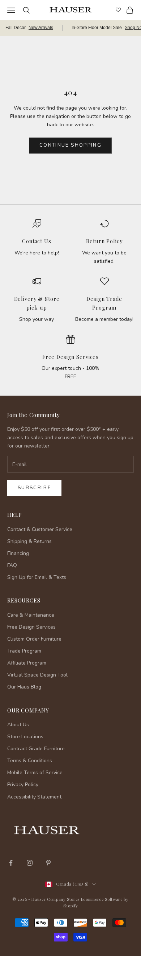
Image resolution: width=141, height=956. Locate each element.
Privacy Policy (22, 784)
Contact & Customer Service (39, 529)
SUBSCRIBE (71, 910)
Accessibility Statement (34, 796)
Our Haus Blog (24, 686)
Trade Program (24, 650)
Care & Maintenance (30, 615)
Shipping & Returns (29, 541)
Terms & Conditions (29, 760)
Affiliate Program (26, 662)
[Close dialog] (131, 838)
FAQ (12, 565)
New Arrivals (41, 27)
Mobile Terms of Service (35, 772)
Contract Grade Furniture (36, 748)
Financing (18, 553)
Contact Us (36, 241)
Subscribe (34, 488)
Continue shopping (70, 145)
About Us (18, 724)
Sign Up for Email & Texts (36, 577)
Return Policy (104, 241)
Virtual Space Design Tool (37, 674)
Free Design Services (70, 356)
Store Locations (25, 736)
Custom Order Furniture (34, 639)
